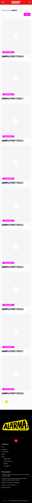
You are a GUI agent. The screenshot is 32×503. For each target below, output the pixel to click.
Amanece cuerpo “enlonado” (9, 485)
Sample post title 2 (12, 140)
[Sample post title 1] (16, 78)
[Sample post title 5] (16, 247)
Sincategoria (8, 52)
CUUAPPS (7, 500)
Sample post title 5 (12, 267)
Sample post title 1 (12, 98)
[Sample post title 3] (16, 163)
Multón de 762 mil (6, 487)
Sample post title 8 (12, 393)
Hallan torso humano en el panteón (10, 482)
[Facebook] (16, 440)
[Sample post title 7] (16, 331)
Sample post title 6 (12, 309)
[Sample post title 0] (16, 36)
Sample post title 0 (12, 56)
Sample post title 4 (12, 225)
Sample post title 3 (12, 182)
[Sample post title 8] (16, 373)
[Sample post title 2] (16, 120)
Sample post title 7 (12, 351)
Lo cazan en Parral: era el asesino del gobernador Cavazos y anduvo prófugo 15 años (14, 479)
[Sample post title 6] (16, 289)
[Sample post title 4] (16, 205)
